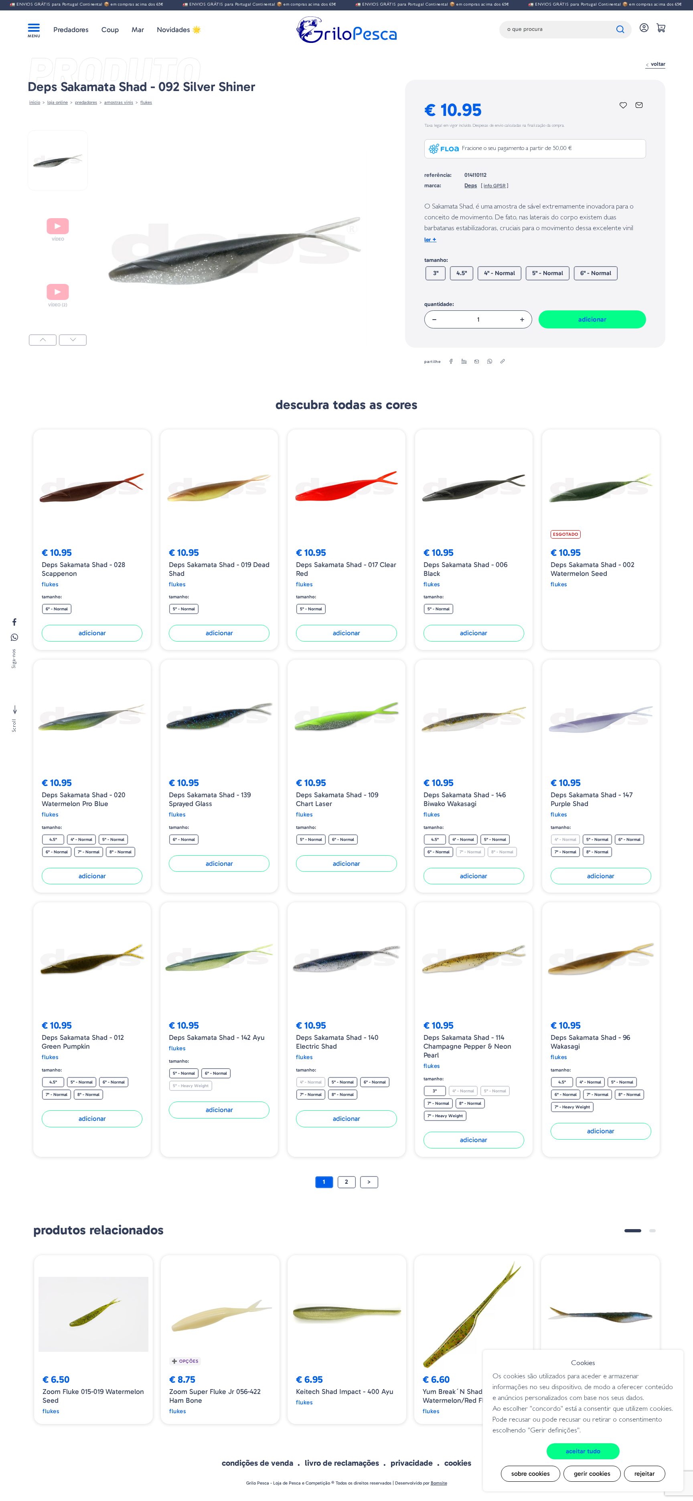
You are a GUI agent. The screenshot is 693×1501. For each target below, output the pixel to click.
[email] (476, 361)
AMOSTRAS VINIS (118, 102)
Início (34, 102)
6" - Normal (595, 273)
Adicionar (592, 319)
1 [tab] (632, 1230)
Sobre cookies (530, 1473)
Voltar (657, 64)
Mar (138, 29)
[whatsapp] (489, 361)
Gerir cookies (592, 1473)
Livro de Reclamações (342, 1463)
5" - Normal (547, 273)
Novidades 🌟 (179, 29)
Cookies (457, 1463)
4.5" (461, 273)
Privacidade (412, 1463)
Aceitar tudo (583, 1451)
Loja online (57, 102)
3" (435, 273)
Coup (110, 29)
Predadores (71, 29)
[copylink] (502, 361)
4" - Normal (499, 273)
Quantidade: (439, 304)
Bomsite (439, 1483)
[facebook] (451, 361)
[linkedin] (464, 361)
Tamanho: (436, 260)
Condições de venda (257, 1463)
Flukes (146, 102)
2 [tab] (652, 1230)
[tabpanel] (93, 1339)
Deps (470, 185)
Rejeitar (644, 1473)
